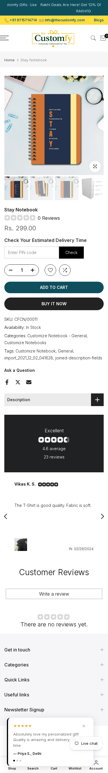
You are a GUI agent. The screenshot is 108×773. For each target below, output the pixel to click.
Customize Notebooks (25, 342)
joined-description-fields (78, 357)
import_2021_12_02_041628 (28, 357)
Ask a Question (19, 370)
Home (9, 60)
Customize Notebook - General (57, 335)
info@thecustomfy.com (65, 20)
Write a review (54, 594)
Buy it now (54, 303)
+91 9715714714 (23, 20)
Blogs (99, 20)
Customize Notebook (36, 350)
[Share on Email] (28, 382)
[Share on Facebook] (7, 382)
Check (71, 252)
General (65, 350)
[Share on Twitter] (17, 382)
